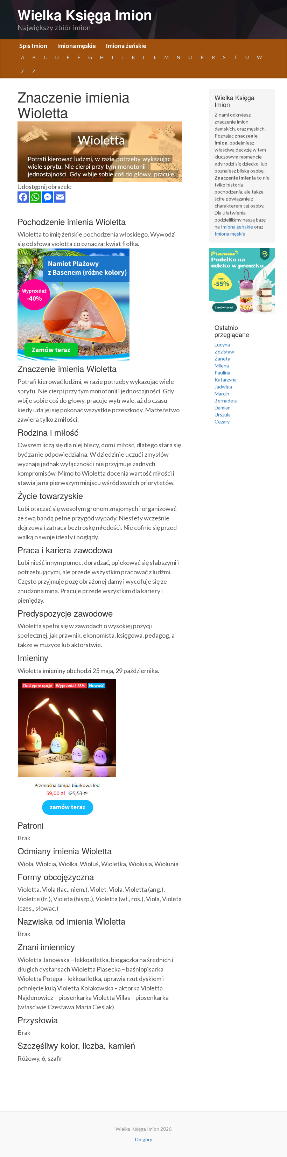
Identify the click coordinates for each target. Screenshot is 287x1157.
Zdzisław (224, 352)
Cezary (222, 422)
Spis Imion (33, 45)
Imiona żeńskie (126, 45)
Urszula (223, 415)
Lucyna (222, 345)
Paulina (222, 373)
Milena (222, 366)
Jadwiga (223, 387)
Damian (223, 408)
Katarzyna (226, 380)
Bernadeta (226, 401)
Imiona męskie (76, 45)
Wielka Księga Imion (85, 14)
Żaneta (222, 359)
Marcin (222, 394)
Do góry (143, 1139)
